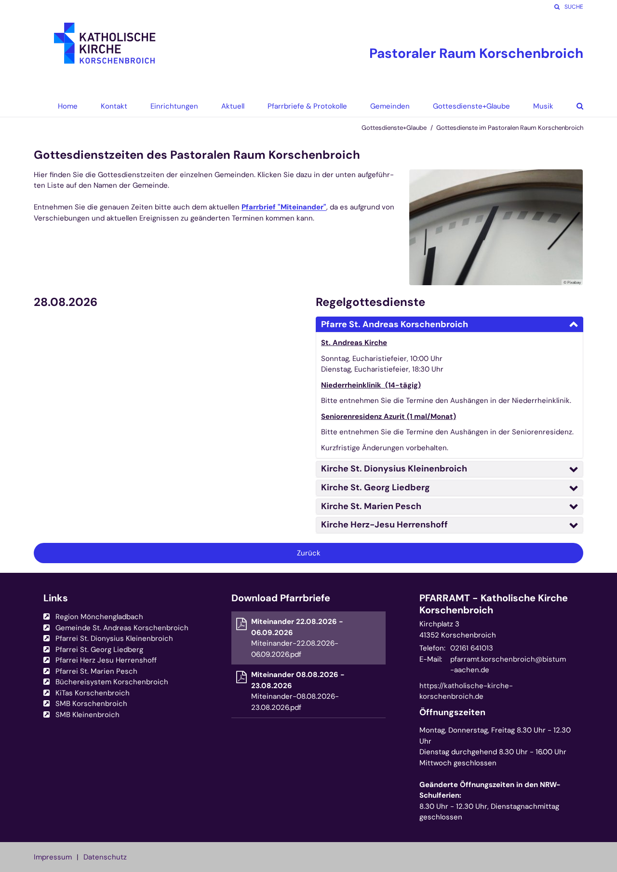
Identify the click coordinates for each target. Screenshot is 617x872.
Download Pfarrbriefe (280, 598)
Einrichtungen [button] (174, 106)
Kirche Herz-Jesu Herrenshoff (384, 524)
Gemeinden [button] (390, 106)
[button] (572, 106)
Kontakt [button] (114, 106)
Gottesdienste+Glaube (394, 128)
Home (68, 106)
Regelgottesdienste (370, 302)
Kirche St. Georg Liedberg (375, 487)
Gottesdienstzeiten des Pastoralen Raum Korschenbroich (197, 155)
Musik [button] (543, 106)
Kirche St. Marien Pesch (371, 506)
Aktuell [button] (232, 106)
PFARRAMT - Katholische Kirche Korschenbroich (493, 604)
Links (55, 598)
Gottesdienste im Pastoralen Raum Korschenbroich (509, 128)
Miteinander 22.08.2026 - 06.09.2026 (297, 627)
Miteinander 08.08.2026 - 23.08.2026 (298, 680)
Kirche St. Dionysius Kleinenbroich (394, 468)
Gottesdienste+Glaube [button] (471, 106)
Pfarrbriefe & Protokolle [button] (307, 106)
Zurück (309, 553)
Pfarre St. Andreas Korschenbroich (394, 324)
